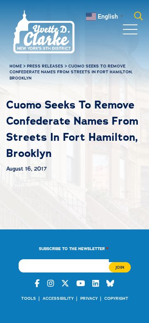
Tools (28, 298)
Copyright (116, 298)
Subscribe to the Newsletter (74, 248)
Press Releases (45, 66)
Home (16, 66)
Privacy (89, 298)
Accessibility (58, 298)
